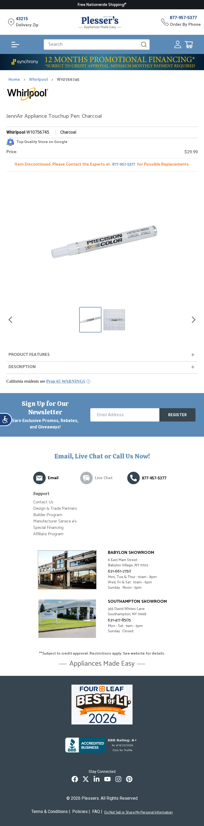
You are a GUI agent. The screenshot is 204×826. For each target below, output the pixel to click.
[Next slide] (194, 320)
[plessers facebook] (74, 779)
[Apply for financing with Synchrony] (102, 62)
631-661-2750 (119, 571)
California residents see (45, 381)
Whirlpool (38, 80)
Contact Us (43, 502)
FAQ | (97, 811)
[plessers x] (85, 779)
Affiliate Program (48, 534)
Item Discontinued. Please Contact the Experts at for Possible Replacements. (102, 164)
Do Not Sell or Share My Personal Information (138, 812)
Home (14, 80)
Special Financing (48, 527)
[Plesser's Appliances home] (99, 22)
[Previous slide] (10, 320)
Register (177, 415)
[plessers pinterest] (129, 779)
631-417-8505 (119, 620)
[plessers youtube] (107, 779)
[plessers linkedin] (96, 779)
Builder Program (47, 515)
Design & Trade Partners (55, 508)
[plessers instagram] (118, 779)
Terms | (50, 811)
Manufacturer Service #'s (55, 521)
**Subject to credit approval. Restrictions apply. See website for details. (102, 653)
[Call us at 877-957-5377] (133, 478)
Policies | (81, 811)
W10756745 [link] (68, 80)
